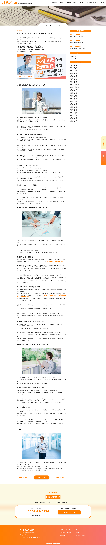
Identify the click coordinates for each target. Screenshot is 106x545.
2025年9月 (72, 72)
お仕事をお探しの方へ (65, 530)
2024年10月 (73, 87)
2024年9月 (72, 89)
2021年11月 (73, 114)
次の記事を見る (61, 477)
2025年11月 (73, 69)
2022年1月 (72, 111)
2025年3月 (72, 80)
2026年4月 (72, 67)
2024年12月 (73, 84)
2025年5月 (72, 76)
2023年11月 (73, 95)
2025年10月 (73, 70)
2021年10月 (73, 115)
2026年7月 (72, 66)
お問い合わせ (69, 512)
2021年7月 (72, 120)
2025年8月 (72, 73)
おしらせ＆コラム (80, 535)
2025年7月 (72, 75)
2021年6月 (72, 121)
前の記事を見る (22, 477)
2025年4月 (72, 78)
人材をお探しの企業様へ (66, 532)
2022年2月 (72, 109)
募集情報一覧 (63, 535)
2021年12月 (73, 112)
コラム (71, 58)
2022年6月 (72, 104)
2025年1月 (72, 83)
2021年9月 (72, 117)
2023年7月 (72, 97)
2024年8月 (72, 90)
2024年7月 (72, 92)
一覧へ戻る (42, 477)
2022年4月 (72, 107)
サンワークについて (81, 530)
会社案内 (78, 532)
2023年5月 (72, 98)
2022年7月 (72, 103)
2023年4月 (72, 100)
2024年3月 (72, 93)
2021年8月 (72, 118)
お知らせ (78, 34)
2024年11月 (73, 86)
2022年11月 (73, 101)
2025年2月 (72, 81)
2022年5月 (72, 106)
